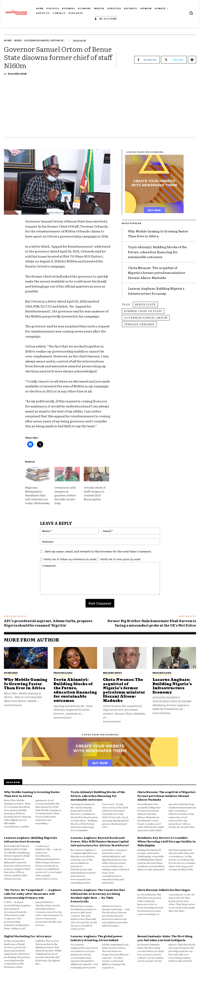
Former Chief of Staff (143, 311)
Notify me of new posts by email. (121, 559)
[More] (192, 60)
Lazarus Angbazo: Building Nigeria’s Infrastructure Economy (156, 291)
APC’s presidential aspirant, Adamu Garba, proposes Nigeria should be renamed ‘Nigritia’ (48, 622)
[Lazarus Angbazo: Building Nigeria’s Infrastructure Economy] (174, 658)
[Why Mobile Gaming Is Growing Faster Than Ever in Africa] (26, 658)
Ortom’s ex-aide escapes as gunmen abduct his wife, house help (65, 495)
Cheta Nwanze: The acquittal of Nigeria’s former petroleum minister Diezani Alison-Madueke (156, 272)
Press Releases (63, 672)
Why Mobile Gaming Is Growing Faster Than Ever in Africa (158, 233)
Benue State (145, 304)
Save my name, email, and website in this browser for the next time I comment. (98, 551)
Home (8, 40)
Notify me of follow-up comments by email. (70, 559)
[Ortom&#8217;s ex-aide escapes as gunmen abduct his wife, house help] (67, 474)
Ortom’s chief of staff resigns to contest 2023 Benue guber (94, 493)
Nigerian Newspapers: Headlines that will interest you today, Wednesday (37, 495)
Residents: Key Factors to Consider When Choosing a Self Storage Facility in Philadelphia (166, 841)
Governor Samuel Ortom (145, 317)
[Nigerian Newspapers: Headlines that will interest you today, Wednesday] (38, 474)
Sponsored (11, 672)
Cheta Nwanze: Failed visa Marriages (163, 890)
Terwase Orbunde (139, 324)
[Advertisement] (100, 108)
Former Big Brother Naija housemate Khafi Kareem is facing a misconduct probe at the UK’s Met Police (151, 622)
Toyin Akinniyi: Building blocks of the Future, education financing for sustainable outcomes (157, 251)
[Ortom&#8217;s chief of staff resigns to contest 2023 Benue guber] (96, 474)
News (18, 40)
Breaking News (112, 672)
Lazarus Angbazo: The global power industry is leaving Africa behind (96, 938)
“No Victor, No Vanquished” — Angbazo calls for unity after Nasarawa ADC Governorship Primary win (32, 893)
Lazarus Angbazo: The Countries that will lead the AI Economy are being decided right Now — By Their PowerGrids (98, 895)
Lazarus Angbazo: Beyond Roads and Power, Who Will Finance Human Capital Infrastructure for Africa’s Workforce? (100, 841)
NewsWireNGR (17, 73)
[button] (191, 13)
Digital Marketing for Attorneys (27, 936)
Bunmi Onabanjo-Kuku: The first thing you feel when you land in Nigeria (165, 938)
